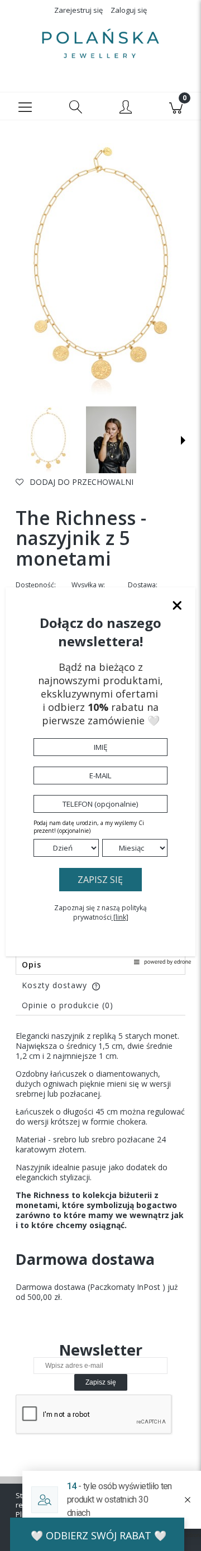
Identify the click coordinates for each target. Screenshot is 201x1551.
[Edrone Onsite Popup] (100, 775)
